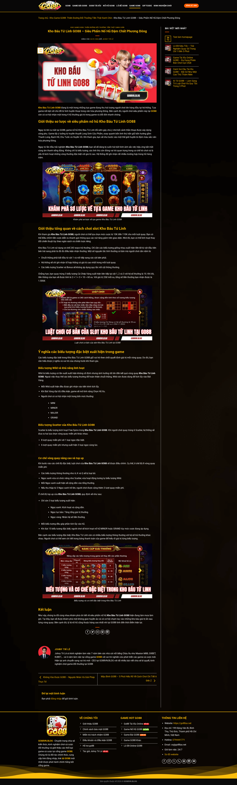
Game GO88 (134, 6)
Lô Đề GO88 (121, 6)
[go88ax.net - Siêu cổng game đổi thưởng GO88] (49, 6)
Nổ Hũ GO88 (109, 6)
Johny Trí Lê (108, 39)
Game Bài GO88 (79, 6)
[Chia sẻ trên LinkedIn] (107, 632)
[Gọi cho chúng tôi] (179, 761)
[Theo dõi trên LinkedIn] (189, 761)
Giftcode (147, 6)
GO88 (67, 6)
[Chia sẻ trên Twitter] (92, 632)
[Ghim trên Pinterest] (102, 632)
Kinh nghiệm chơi (163, 6)
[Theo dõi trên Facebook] (164, 761)
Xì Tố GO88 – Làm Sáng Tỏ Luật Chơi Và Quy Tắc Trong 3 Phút (185, 83)
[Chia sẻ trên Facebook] (87, 632)
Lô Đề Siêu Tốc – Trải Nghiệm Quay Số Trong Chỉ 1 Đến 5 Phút (184, 48)
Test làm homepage (182, 37)
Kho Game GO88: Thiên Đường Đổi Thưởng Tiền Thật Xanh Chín (81, 18)
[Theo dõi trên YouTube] (194, 761)
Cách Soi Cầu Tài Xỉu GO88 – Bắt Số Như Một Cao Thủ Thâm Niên (185, 72)
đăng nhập (56, 698)
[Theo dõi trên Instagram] (169, 761)
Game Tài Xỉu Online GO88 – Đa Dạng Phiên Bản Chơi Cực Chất (184, 60)
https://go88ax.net (182, 723)
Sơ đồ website (171, 754)
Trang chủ (43, 18)
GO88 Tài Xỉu (95, 6)
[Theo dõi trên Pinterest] (184, 761)
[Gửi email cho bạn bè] (97, 632)
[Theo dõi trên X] (174, 761)
